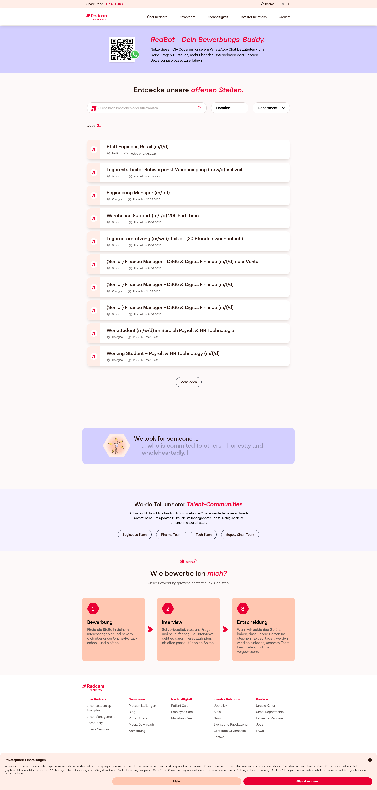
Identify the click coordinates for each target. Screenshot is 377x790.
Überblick (220, 705)
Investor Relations (227, 699)
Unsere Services (97, 729)
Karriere (262, 699)
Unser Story (94, 723)
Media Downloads (142, 724)
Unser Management (100, 716)
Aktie (217, 712)
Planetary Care (181, 718)
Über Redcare (96, 699)
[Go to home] (97, 17)
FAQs (260, 730)
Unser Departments (270, 712)
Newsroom (137, 699)
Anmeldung (137, 730)
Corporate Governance (230, 730)
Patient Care (179, 705)
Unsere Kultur (265, 705)
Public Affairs (138, 718)
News (218, 718)
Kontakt (219, 737)
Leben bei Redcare (269, 718)
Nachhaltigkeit (181, 699)
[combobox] (229, 107)
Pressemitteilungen (142, 705)
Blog (132, 712)
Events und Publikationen (231, 724)
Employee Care (182, 712)
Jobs (259, 724)
